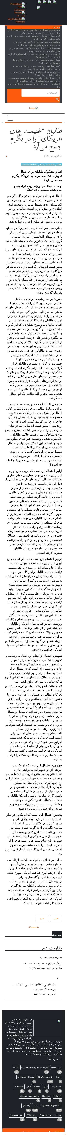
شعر (29, 1086)
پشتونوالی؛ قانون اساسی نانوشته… (33, 984)
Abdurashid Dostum (26, 1077)
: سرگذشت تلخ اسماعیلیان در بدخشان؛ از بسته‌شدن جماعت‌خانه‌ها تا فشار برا (34, 84)
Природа (46, 1096)
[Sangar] (33, 108)
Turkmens (19, 1086)
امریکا (41, 164)
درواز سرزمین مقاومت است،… (41, 963)
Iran (35, 1105)
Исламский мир (17, 1115)
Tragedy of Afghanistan (50, 1105)
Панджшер (56, 1067)
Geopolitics (56, 1086)
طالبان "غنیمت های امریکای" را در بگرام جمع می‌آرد (36, 138)
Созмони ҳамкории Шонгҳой (34, 1067)
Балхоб (37, 1086)
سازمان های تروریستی (29, 164)
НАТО (15, 1067)
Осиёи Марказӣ (45, 1077)
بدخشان (26, 1105)
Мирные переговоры (29, 1096)
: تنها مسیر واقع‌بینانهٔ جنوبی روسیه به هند (34, 78)
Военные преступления (50, 1115)
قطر (46, 1086)
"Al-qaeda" (31, 1115)
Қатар (58, 1077)
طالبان (58, 164)
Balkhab (57, 1096)
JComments (33, 927)
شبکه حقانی (50, 164)
